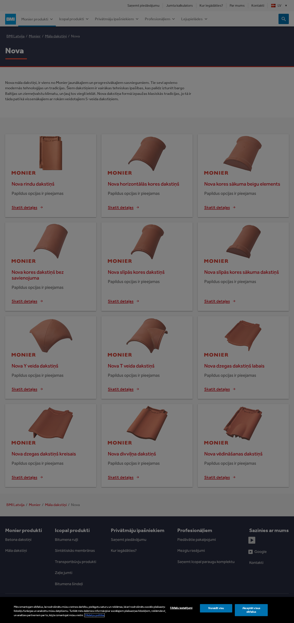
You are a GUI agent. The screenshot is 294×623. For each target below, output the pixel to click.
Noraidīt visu (216, 608)
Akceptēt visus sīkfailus (251, 609)
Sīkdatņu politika (94, 615)
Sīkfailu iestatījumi (181, 607)
